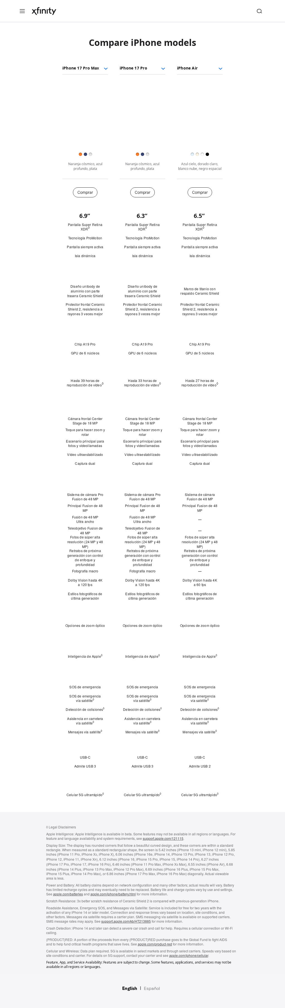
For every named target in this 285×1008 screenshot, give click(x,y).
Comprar (85, 192)
